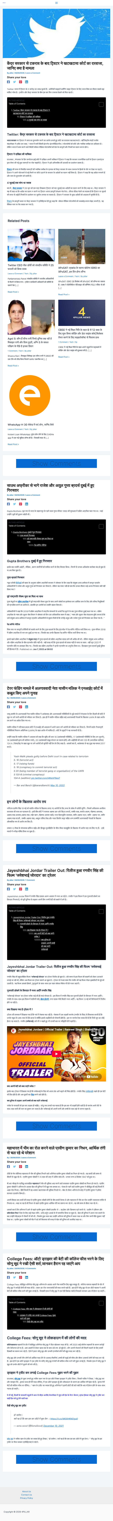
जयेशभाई (89, 1091)
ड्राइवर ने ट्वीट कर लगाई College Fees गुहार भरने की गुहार (38, 1317)
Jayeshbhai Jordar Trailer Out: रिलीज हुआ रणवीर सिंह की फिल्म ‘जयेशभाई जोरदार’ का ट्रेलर (34, 919)
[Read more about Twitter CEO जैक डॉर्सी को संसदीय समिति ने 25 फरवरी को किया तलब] (31, 245)
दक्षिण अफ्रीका (23, 601)
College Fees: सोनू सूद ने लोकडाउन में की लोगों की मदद (33, 1310)
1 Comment (12, 351)
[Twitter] (14, 82)
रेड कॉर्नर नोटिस (40, 545)
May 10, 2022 (57, 785)
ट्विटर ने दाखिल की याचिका (30, 117)
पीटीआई (18, 583)
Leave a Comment (33, 73)
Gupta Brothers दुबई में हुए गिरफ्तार (27, 532)
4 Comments (31, 1268)
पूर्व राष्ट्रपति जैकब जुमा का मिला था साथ (40, 540)
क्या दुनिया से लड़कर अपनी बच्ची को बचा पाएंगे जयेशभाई (48, 945)
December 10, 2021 (53, 1425)
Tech (26, 274)
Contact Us (26, 1495)
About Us (26, 1491)
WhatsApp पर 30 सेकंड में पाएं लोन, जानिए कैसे (31, 424)
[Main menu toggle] (56, 3)
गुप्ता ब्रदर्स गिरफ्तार (27, 535)
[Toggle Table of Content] (100, 104)
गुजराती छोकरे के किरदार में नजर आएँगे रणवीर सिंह (37, 925)
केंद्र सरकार (17, 188)
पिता (32, 1094)
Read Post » (13, 292)
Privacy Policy (26, 1498)
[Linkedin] (26, 82)
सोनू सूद (10, 1439)
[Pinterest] (20, 82)
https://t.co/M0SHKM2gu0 (64, 1418)
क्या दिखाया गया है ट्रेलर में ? (37, 930)
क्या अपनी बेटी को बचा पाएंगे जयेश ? (44, 935)
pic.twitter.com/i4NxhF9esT (45, 778)
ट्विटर (9, 169)
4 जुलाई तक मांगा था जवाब (37, 120)
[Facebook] (8, 82)
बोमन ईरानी (45, 999)
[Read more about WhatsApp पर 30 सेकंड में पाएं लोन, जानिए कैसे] (31, 396)
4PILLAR (4, 2)
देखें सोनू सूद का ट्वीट (35, 1321)
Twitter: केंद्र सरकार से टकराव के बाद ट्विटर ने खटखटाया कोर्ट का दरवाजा (31, 112)
